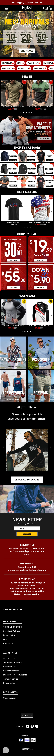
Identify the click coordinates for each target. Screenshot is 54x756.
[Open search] (43, 8)
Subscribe (27, 534)
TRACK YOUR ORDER (12, 627)
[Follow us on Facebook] (27, 726)
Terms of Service (10, 679)
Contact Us (8, 643)
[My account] (46, 8)
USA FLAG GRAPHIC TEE (13, 222)
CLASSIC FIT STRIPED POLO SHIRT (40, 107)
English (25, 715)
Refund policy (9, 683)
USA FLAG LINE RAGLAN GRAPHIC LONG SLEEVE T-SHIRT (13, 326)
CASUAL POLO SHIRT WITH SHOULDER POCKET (13, 107)
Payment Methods (11, 671)
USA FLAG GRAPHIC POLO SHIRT (40, 222)
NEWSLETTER (27, 520)
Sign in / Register (12, 609)
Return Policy (9, 635)
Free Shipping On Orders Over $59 (27, 2)
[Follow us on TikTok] (36, 726)
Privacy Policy (9, 666)
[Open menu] (2, 8)
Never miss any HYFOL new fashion (27, 524)
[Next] (51, 34)
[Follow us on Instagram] (32, 726)
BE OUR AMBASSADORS (27, 479)
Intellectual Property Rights (15, 675)
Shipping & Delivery (11, 631)
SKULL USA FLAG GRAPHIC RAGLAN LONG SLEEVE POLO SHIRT (40, 326)
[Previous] (2, 34)
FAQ (5, 639)
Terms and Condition (12, 662)
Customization (9, 698)
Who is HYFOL (9, 658)
